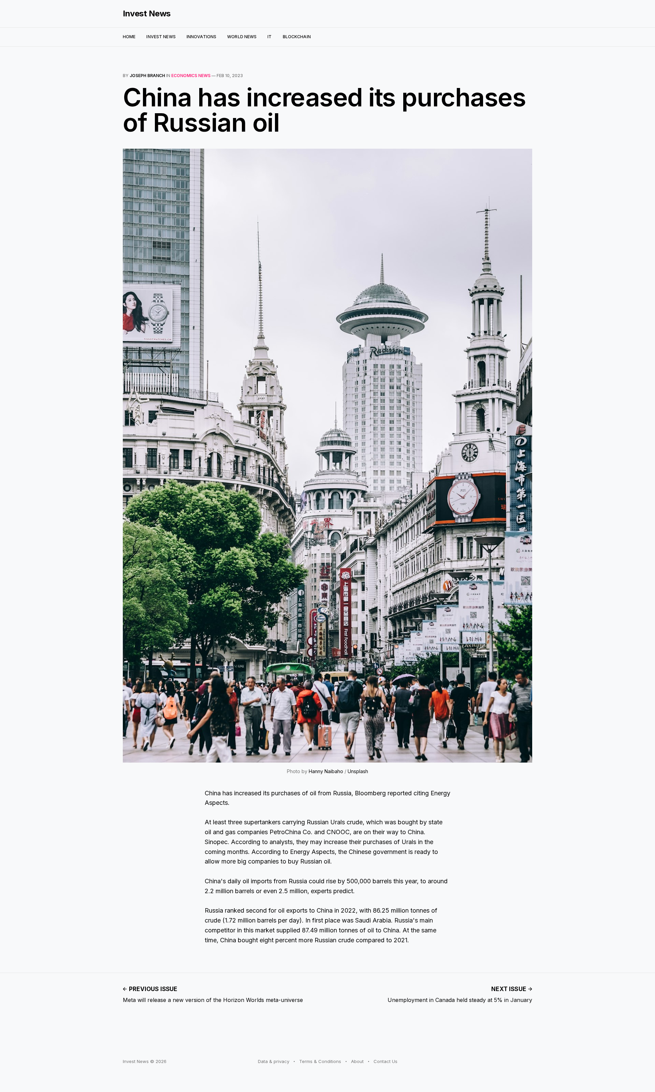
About (357, 1061)
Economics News (190, 75)
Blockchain (297, 36)
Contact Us (385, 1061)
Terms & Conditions (320, 1061)
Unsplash (358, 771)
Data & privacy (273, 1061)
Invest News (147, 14)
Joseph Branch (147, 75)
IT (269, 36)
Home (129, 36)
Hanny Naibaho (326, 771)
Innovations (201, 36)
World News (242, 36)
